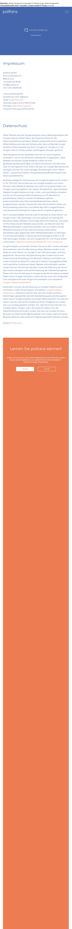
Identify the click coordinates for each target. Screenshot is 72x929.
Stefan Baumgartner (21, 106)
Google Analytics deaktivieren (17, 282)
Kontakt (46, 369)
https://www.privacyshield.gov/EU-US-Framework (39, 242)
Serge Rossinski (16, 100)
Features (25, 369)
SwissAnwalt (16, 323)
